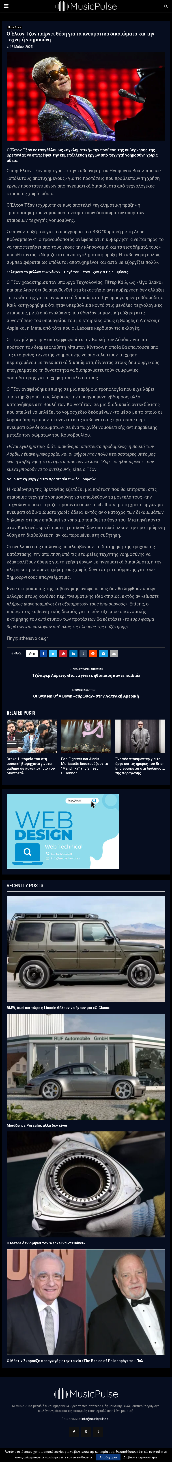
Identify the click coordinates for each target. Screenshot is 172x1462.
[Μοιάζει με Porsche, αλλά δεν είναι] (86, 1067)
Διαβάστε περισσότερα (140, 1457)
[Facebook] (74, 1432)
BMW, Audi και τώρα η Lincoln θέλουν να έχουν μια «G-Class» (58, 1008)
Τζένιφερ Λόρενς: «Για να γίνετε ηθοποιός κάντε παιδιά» (86, 675)
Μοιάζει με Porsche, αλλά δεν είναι (37, 1125)
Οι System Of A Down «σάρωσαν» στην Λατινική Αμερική (86, 696)
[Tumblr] (98, 1432)
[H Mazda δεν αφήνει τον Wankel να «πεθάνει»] (86, 1184)
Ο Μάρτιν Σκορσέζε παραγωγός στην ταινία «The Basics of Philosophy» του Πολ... (76, 1361)
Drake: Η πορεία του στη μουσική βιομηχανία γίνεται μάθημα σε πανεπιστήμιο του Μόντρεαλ (31, 766)
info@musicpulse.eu (96, 1419)
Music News (14, 27)
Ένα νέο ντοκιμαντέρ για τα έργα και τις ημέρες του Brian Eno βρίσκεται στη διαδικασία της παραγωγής (140, 766)
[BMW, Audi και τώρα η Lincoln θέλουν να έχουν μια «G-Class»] (86, 949)
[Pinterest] (86, 1432)
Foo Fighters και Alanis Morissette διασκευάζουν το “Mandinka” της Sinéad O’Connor (84, 766)
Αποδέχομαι (108, 1457)
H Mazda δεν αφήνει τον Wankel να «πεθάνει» (46, 1243)
